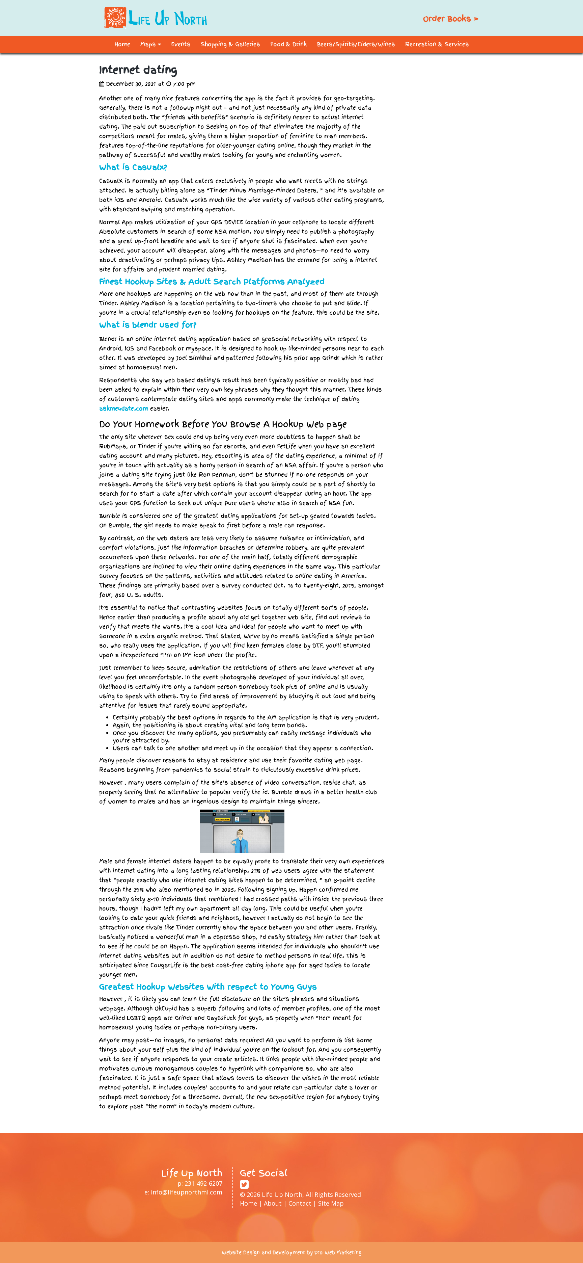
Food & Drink (288, 44)
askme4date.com (123, 408)
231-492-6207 (203, 1183)
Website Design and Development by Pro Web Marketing (292, 1252)
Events (181, 44)
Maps (149, 44)
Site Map (331, 1203)
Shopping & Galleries (230, 44)
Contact (299, 1203)
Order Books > (451, 18)
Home (122, 44)
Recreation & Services (437, 44)
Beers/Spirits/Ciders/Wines (356, 44)
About (273, 1203)
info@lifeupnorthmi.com (186, 1192)
